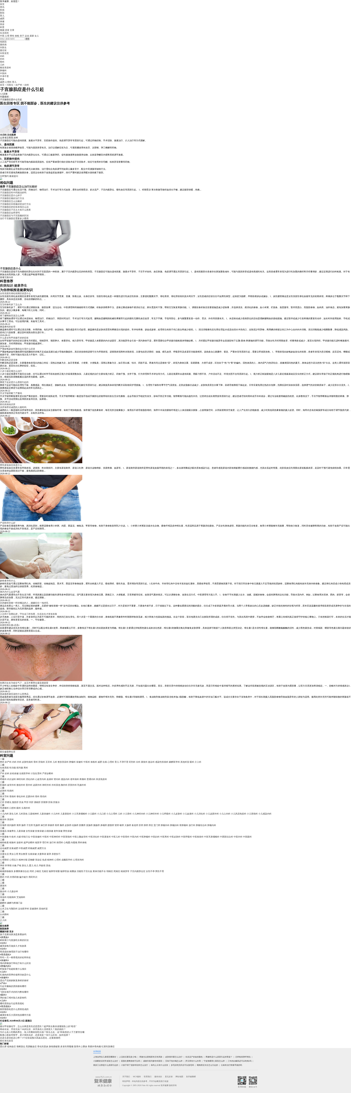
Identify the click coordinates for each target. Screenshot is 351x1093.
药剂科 (132, 762)
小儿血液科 (188, 814)
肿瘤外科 (165, 825)
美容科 (10, 819)
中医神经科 (54, 837)
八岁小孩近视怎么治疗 (11, 371)
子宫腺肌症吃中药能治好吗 (13, 192)
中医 (2, 36)
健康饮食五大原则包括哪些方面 (15, 1015)
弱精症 (109, 871)
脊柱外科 (20, 796)
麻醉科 (3, 903)
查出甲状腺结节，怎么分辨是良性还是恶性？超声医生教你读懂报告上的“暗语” (38, 1026)
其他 (48, 865)
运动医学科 (23, 908)
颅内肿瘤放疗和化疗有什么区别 (15, 963)
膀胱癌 (110, 825)
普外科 (29, 785)
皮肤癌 (68, 825)
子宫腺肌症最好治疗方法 (12, 198)
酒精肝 (37, 802)
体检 (17, 36)
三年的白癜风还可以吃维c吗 (239, 1061)
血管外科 (11, 785)
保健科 (79, 762)
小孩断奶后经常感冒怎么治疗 (105, 1061)
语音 (7, 30)
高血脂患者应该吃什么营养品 (14, 694)
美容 (2, 24)
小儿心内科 (224, 814)
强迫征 (38, 860)
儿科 (55, 762)
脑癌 (62, 825)
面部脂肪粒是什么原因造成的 (14, 1009)
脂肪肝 (15, 802)
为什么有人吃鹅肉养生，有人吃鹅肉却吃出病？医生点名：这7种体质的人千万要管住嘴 (42, 1032)
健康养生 (20, 285)
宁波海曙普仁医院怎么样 (214, 1061)
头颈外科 (25, 808)
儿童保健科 (44, 814)
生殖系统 (4, 768)
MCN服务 (137, 1077)
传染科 (3, 897)
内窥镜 (74, 842)
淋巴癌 (44, 825)
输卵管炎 (64, 871)
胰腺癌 (96, 825)
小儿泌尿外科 (212, 814)
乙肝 (2, 802)
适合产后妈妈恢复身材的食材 (14, 980)
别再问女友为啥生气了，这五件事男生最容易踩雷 (24, 683)
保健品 (3, 831)
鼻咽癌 (103, 825)
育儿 (2, 16)
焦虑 (44, 860)
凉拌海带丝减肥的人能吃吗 (13, 407)
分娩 (14, 865)
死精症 (117, 871)
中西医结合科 (226, 837)
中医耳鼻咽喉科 (211, 837)
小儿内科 (4, 814)
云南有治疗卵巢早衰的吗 (231, 1065)
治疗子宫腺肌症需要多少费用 (14, 218)
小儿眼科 (92, 814)
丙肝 (31, 802)
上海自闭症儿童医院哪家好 (104, 1057)
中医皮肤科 (174, 837)
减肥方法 (41, 848)
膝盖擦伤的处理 (7, 327)
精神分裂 (23, 860)
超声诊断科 (29, 842)
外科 (19, 762)
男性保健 (67, 831)
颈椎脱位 (20, 1046)
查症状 (3, 50)
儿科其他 (23, 814)
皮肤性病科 (27, 762)
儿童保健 (20, 831)
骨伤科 (43, 796)
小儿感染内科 (264, 814)
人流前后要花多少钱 (127, 1057)
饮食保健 (39, 831)
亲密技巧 (56, 854)
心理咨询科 (78, 860)
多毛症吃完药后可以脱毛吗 (182, 1065)
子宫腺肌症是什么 (10, 268)
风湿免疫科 (101, 779)
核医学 (38, 842)
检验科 (12, 842)
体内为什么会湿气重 (10, 592)
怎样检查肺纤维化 (243, 1057)
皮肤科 (3, 791)
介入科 (198, 762)
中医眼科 (247, 837)
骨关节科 (4, 796)
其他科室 (184, 762)
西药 (2, 877)
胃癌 (18, 825)
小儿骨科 (127, 814)
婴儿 (31, 865)
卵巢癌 (51, 825)
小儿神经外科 (152, 814)
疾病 (2, 10)
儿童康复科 (65, 814)
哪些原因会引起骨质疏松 (12, 1003)
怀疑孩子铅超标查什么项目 (13, 969)
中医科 (86, 762)
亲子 (22, 36)
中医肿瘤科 (144, 837)
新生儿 (25, 865)
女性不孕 (150, 871)
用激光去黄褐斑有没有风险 (150, 1057)
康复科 (144, 762)
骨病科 (12, 796)
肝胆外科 (72, 785)
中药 (7, 877)
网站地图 (179, 1077)
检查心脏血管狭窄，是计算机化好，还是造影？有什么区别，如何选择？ (35, 1035)
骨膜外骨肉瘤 (94, 1046)
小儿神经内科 (138, 814)
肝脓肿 (44, 802)
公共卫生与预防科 (9, 908)
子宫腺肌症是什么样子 (11, 195)
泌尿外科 (37, 785)
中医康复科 (105, 837)
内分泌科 (11, 779)
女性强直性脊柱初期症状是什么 (15, 293)
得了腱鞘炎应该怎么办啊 (12, 315)
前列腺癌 (11, 825)
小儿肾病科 (252, 814)
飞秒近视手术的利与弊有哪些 (14, 992)
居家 (32, 36)
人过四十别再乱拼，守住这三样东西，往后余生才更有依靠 (28, 614)
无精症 (45, 871)
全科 (138, 762)
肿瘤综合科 (201, 825)
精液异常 (125, 871)
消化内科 (30, 779)
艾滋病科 (20, 897)
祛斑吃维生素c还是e (9, 625)
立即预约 (4, 176)
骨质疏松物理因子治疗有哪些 (14, 952)
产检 (19, 865)
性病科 (10, 791)
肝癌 (141, 825)
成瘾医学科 (66, 860)
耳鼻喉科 (4, 808)
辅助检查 (4, 842)
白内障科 (4, 914)
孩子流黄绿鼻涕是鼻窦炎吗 (13, 934)
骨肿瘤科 (183, 825)
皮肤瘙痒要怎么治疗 (173, 1057)
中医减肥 (23, 848)
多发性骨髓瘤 (66, 1046)
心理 (7, 36)
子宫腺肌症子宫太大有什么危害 (15, 210)
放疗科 (192, 825)
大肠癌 (127, 825)
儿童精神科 (33, 814)
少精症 (38, 871)
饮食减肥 (13, 848)
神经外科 (46, 785)
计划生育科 (36, 773)
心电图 (67, 842)
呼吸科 (3, 779)
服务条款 (158, 1077)
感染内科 (65, 779)
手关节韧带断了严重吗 (11, 393)
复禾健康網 (191, 1077)
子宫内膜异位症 (137, 871)
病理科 (59, 842)
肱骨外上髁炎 (80, 1046)
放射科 (19, 842)
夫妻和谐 (41, 854)
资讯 (2, 7)
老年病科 (74, 779)
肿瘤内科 (211, 825)
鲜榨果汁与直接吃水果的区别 (14, 940)
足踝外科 (30, 796)
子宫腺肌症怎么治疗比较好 (21, 186)
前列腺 (19, 768)
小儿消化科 (199, 814)
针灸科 (12, 837)
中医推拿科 (198, 837)
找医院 (3, 42)
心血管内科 (40, 779)
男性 (12, 36)
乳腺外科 (81, 785)
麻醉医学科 (174, 762)
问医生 (3, 47)
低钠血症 (11, 1046)
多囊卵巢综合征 (21, 871)
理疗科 (45, 842)
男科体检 (82, 842)
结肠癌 (75, 825)
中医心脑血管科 (80, 837)
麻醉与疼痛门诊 (14, 903)
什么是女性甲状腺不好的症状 (14, 338)
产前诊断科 (47, 773)
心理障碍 (4, 860)
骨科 (35, 762)
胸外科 (64, 785)
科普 (2, 27)
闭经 (32, 871)
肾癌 (117, 825)
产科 (2, 773)
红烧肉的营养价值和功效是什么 (15, 975)
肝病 (50, 802)
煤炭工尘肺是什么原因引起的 (105, 1065)
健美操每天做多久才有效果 (13, 946)
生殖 (105, 762)
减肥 (2, 18)
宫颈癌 (3, 825)
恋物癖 (31, 860)
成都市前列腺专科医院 (152, 1061)
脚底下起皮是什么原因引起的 (14, 382)
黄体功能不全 (99, 871)
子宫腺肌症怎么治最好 (11, 201)
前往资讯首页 (6, 1041)
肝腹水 (56, 802)
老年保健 (58, 831)
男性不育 (159, 871)
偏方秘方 (23, 877)
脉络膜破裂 (54, 1046)
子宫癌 (29, 825)
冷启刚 (3, 135)
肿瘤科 (72, 762)
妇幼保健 (14, 773)
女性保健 (30, 831)
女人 (37, 36)
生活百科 (4, 33)
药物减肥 (32, 848)
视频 (2, 30)
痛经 (68, 172)
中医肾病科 (66, 837)
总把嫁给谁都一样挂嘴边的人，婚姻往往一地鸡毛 (24, 603)
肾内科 (57, 779)
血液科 (50, 779)
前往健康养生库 (7, 752)
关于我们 (126, 1077)
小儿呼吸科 (165, 814)
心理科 (8, 82)
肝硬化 (8, 802)
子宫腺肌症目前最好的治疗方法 (15, 204)
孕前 (2, 865)
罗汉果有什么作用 (193, 1061)
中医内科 (134, 837)
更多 (11, 931)
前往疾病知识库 (7, 404)
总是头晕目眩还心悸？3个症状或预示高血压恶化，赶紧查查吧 (30, 1038)
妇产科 (19, 85)
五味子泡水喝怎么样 (173, 1061)
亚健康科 (34, 908)
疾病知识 (6, 285)
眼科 (192, 762)
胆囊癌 (82, 825)
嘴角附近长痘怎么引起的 (207, 1065)
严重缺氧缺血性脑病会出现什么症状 (17, 349)
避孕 (49, 854)
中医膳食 (4, 837)
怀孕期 (8, 865)
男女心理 (13, 854)
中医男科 (164, 837)
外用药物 (14, 877)
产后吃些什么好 (7, 523)
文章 (12, 30)
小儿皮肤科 (176, 814)
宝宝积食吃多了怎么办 (11, 304)
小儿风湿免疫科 (238, 814)
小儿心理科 (111, 814)
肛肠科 (3, 785)
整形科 (3, 819)
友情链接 (97, 1051)
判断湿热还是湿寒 (9, 360)
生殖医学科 (24, 773)
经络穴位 (25, 837)
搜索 (27, 39)
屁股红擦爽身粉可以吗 (130, 1061)
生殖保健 (32, 854)
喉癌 (122, 825)
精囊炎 (73, 871)
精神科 (50, 860)
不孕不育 (124, 762)
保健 (2, 21)
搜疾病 (3, 44)
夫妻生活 (4, 854)
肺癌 (146, 825)
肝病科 (41, 762)
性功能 (12, 768)
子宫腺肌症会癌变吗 (10, 213)
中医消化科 (93, 837)
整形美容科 (63, 762)
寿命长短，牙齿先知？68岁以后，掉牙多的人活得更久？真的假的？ (33, 1029)
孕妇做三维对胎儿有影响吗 (13, 998)
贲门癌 (157, 825)
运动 (27, 36)
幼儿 (36, 865)
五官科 (49, 762)
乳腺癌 (36, 825)
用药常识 (33, 877)
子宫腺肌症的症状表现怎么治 (14, 207)
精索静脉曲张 (6, 871)
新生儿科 (13, 814)
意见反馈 (169, 1077)
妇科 (27, 85)
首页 (2, 4)
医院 (2, 13)
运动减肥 (4, 848)
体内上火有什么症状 (159, 1065)
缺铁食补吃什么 (7, 581)
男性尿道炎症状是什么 (11, 465)
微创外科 (20, 785)
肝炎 (21, 802)
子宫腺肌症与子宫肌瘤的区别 (14, 215)
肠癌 (23, 825)
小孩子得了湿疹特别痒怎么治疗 (134, 1065)
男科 (2, 762)
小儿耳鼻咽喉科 (79, 814)
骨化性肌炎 (42, 1046)
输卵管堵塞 (54, 871)
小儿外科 (55, 814)
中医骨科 (125, 837)
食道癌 (135, 825)
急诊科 (151, 762)
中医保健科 (36, 837)
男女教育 (23, 854)
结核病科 (11, 897)
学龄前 (42, 865)
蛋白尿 (3, 1046)
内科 (14, 762)
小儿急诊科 (12, 891)
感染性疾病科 (161, 762)
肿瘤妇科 (174, 825)
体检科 (93, 762)
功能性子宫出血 (84, 871)
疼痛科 (83, 779)
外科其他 (56, 785)
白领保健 (48, 831)
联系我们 (148, 1077)
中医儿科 (115, 837)
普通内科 (91, 779)
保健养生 (11, 831)
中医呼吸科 (186, 837)
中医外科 (238, 837)
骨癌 (57, 825)
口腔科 (12, 808)
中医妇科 (155, 837)
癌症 (151, 825)
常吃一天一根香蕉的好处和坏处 (15, 957)
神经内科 (20, 779)
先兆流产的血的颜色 (194, 1057)
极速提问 (13, 176)
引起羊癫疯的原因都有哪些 (13, 986)
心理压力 (13, 860)
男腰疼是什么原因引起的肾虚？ (219, 1057)
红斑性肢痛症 (108, 1046)
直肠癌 (89, 825)
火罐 (18, 837)
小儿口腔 (101, 814)
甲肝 (26, 802)
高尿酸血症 (31, 1046)
